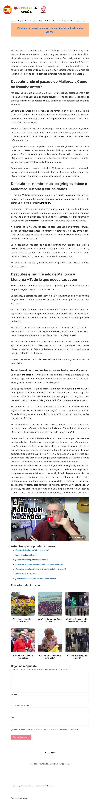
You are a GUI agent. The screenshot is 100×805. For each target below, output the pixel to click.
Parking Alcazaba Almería (25, 574)
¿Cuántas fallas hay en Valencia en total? (32, 550)
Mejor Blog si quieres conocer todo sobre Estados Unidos (33, 786)
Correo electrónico (20, 705)
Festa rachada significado (25, 555)
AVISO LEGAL (50, 753)
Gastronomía (75, 21)
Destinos (56, 21)
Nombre (14, 694)
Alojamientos (23, 21)
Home (13, 21)
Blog (40, 21)
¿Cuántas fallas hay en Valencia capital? (31, 560)
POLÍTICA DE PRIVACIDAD (48, 764)
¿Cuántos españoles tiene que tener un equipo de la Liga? (39, 564)
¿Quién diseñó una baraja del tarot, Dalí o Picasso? (36, 579)
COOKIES (34, 764)
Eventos (65, 21)
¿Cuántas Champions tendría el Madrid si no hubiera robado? (40, 569)
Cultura (47, 21)
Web (12, 717)
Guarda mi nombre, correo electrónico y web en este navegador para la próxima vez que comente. (45, 729)
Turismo (33, 21)
